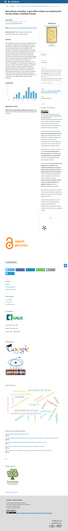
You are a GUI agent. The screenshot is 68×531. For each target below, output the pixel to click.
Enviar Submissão (11, 262)
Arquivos (12, 6)
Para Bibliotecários (10, 304)
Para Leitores (8, 299)
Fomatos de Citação (47, 83)
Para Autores (8, 302)
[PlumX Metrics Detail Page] (44, 228)
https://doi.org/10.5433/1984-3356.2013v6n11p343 (22, 28)
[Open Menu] (5, 1)
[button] (10, 269)
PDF (44, 54)
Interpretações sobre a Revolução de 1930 (17, 434)
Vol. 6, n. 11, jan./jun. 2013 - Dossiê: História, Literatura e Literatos (33, 6)
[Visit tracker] (6, 459)
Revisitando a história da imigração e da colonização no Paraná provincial (25, 442)
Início (6, 6)
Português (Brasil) (10, 289)
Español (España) (10, 287)
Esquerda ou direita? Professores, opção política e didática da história (24, 446)
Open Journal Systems (11, 492)
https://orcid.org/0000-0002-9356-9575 (13, 23)
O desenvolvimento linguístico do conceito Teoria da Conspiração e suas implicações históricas (31, 438)
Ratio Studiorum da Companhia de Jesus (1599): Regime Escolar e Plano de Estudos (28, 450)
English (7, 284)
